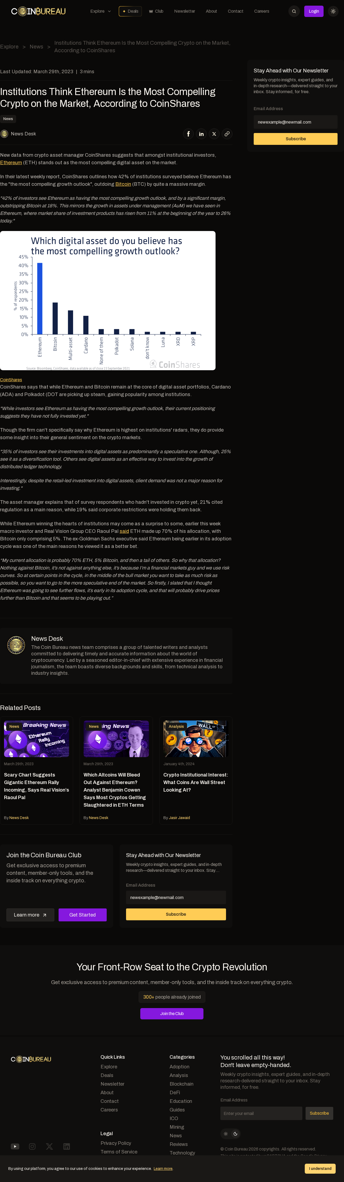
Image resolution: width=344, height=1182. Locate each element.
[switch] (230, 1133)
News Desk (23, 134)
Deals (133, 11)
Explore (97, 11)
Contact (235, 11)
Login (314, 11)
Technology (182, 1153)
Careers (261, 11)
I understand (320, 1169)
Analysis (179, 1075)
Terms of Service (119, 1152)
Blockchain (182, 1084)
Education (181, 1101)
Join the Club (172, 1013)
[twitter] (214, 134)
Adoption (179, 1066)
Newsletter (184, 11)
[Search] (294, 11)
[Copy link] (227, 134)
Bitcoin (123, 184)
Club (159, 11)
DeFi (175, 1092)
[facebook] (188, 134)
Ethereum (11, 162)
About (211, 11)
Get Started (82, 915)
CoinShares (11, 379)
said (124, 531)
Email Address (140, 885)
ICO (174, 1118)
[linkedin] (201, 134)
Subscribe (176, 914)
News (36, 47)
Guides (177, 1110)
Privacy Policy (116, 1143)
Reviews (179, 1144)
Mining (177, 1127)
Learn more (26, 915)
